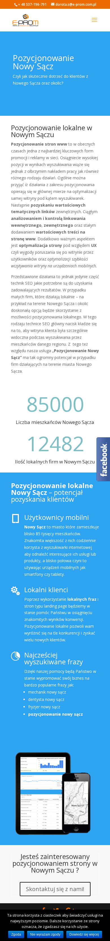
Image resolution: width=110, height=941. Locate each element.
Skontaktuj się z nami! (55, 889)
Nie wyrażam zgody (45, 934)
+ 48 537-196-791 (32, 4)
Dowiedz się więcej (84, 934)
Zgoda (16, 934)
